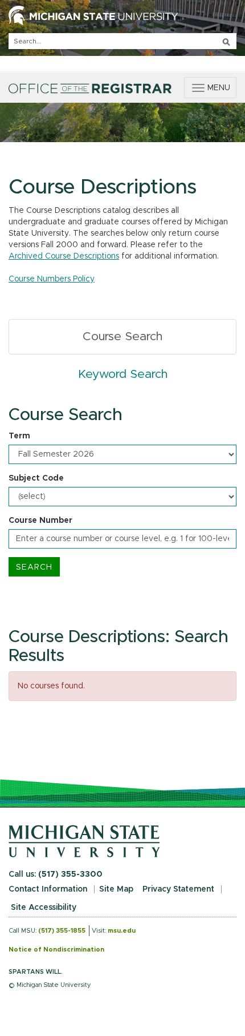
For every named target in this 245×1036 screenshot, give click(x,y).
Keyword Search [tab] (123, 374)
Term (19, 436)
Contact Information (48, 889)
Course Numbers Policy (52, 279)
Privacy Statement (178, 889)
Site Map (116, 889)
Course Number (40, 521)
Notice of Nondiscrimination (56, 949)
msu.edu (122, 931)
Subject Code (36, 478)
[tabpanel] (122, 491)
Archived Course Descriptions (64, 256)
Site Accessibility (43, 908)
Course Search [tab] (122, 336)
